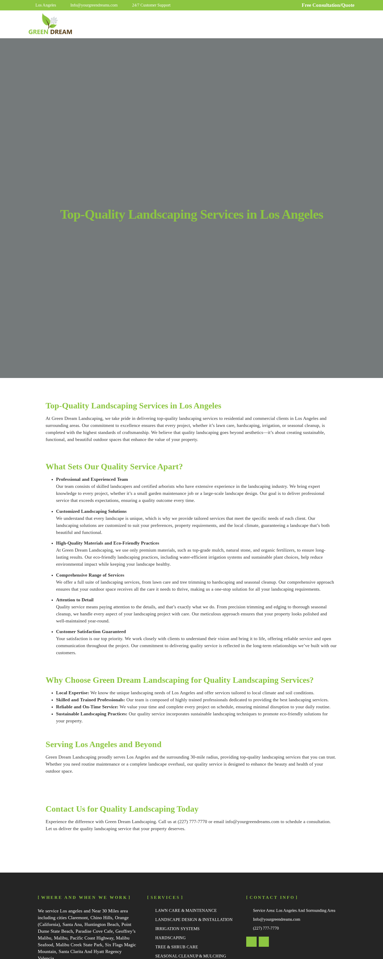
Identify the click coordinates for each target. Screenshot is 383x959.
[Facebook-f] (264, 942)
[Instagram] (251, 942)
